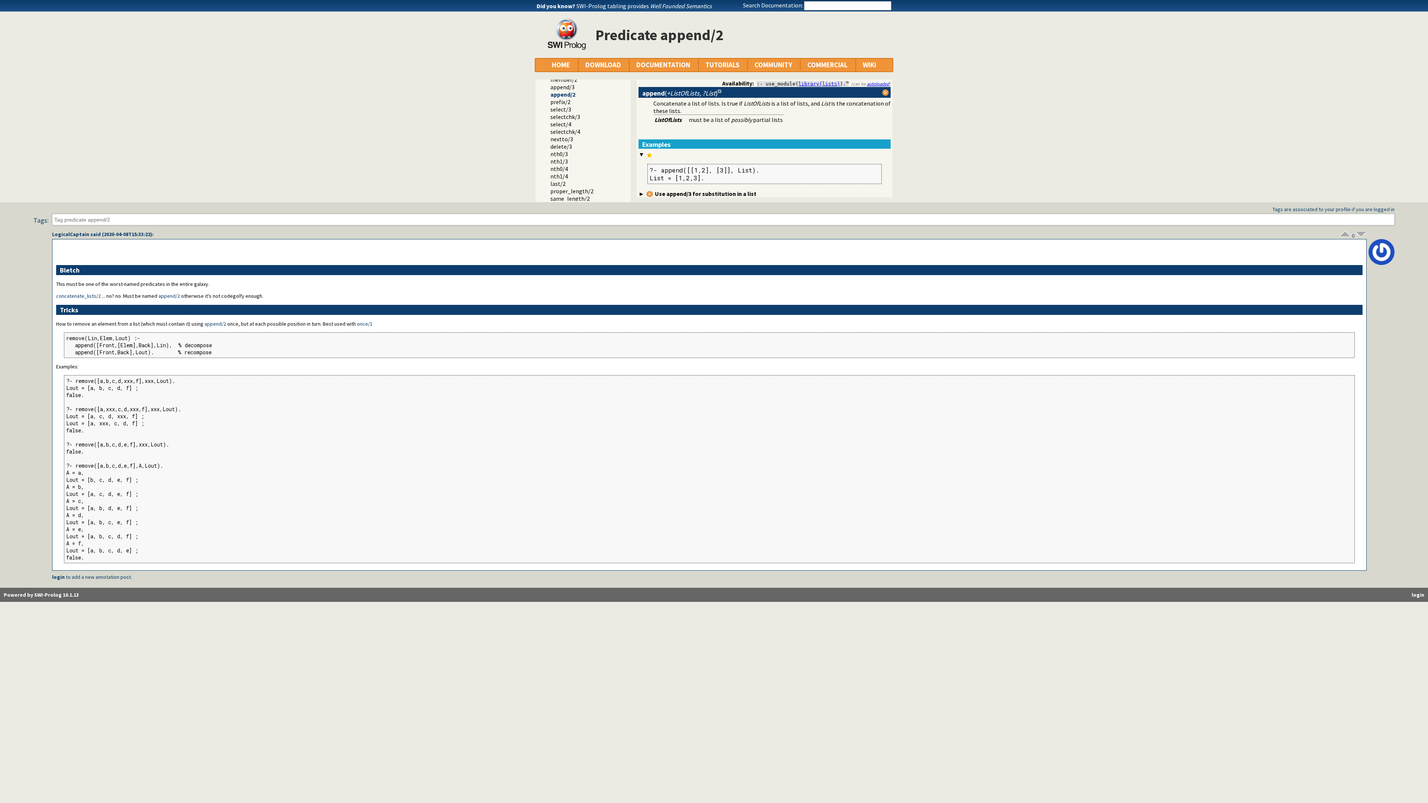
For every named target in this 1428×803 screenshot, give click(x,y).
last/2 (558, 183)
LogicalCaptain (70, 234)
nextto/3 (561, 139)
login (58, 577)
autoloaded (878, 84)
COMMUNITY (773, 65)
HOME (561, 65)
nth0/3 (559, 154)
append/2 (562, 94)
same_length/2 (570, 198)
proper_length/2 (572, 191)
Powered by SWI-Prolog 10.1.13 (41, 594)
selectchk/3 (565, 116)
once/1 (365, 323)
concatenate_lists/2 (78, 296)
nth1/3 (559, 161)
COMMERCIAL (827, 65)
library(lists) (819, 84)
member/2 (563, 79)
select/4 (560, 124)
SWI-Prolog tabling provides (644, 6)
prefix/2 (560, 102)
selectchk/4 (565, 131)
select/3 (560, 109)
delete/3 (561, 146)
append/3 (562, 87)
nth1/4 (559, 176)
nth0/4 (559, 168)
